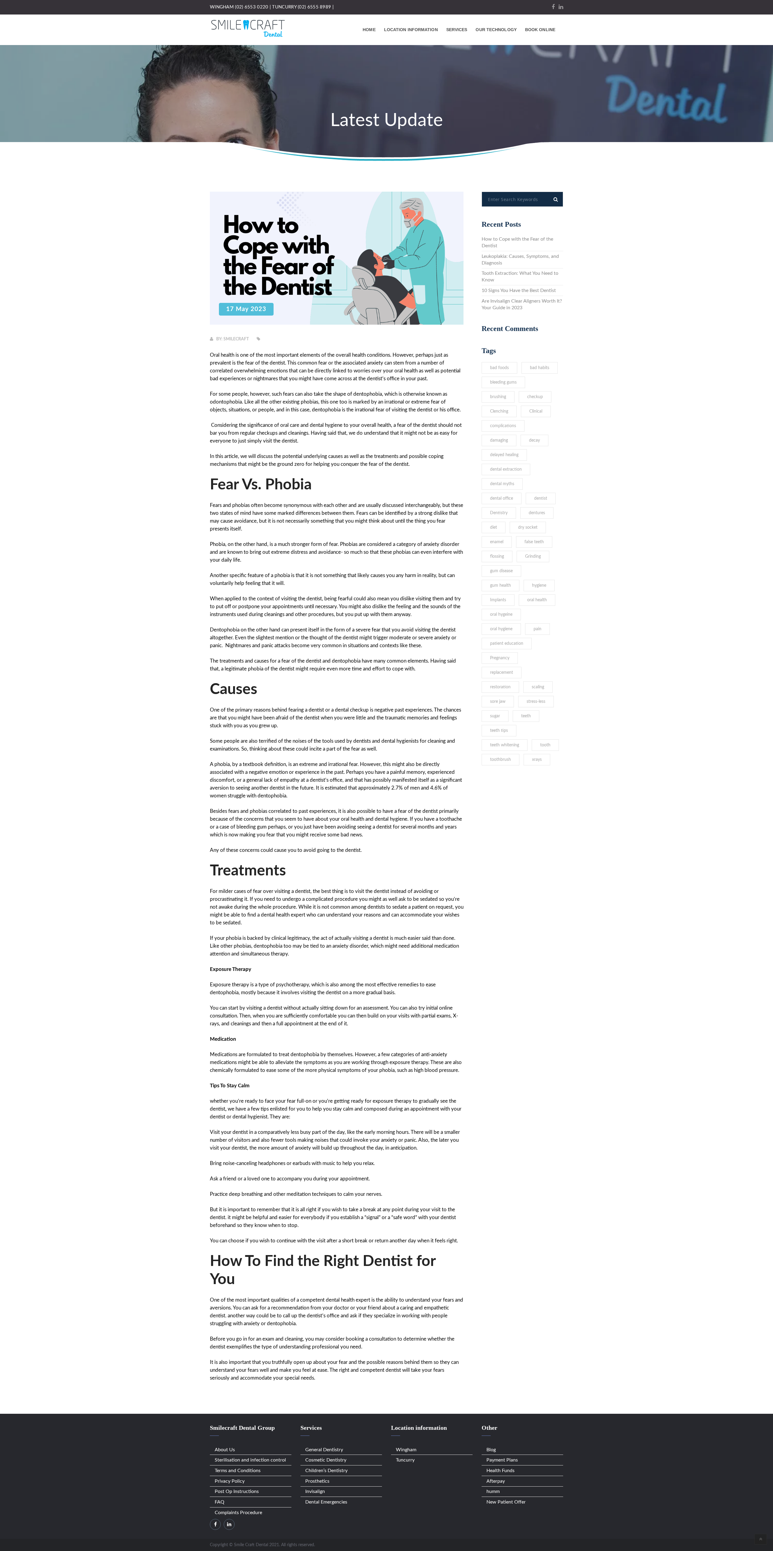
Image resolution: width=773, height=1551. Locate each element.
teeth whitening (504, 745)
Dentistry (499, 513)
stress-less (536, 701)
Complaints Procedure (238, 1512)
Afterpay (495, 1481)
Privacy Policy (230, 1481)
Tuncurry (405, 1460)
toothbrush (500, 760)
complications (503, 426)
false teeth (534, 542)
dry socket (527, 527)
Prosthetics (317, 1481)
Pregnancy (499, 658)
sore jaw (497, 701)
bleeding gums (503, 382)
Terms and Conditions (238, 1470)
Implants (498, 600)
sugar (495, 716)
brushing (498, 397)
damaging (499, 440)
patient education (506, 643)
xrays (537, 760)
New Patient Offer (506, 1502)
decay (534, 440)
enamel (496, 542)
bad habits (539, 368)
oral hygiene (501, 629)
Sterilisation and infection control (250, 1460)
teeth (526, 716)
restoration (500, 687)
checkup (535, 397)
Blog (491, 1449)
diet (493, 527)
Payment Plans (502, 1460)
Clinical (535, 411)
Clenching (499, 411)
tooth (545, 745)
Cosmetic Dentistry (325, 1460)
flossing (497, 556)
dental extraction (506, 469)
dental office (501, 498)
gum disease (501, 571)
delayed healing (504, 455)
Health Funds (500, 1470)
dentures (537, 513)
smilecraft (236, 339)
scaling (538, 687)
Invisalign (315, 1491)
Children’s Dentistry (326, 1470)
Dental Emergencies (326, 1502)
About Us (225, 1449)
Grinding (533, 556)
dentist (540, 498)
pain (537, 629)
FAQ (219, 1502)
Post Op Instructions (237, 1491)
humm (493, 1491)
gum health (500, 585)
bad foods (499, 368)
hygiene (539, 585)
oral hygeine (501, 614)
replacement (501, 672)
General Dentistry (324, 1449)
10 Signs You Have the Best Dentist (519, 290)
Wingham (406, 1449)
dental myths (502, 484)
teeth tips (499, 730)
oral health (537, 600)
